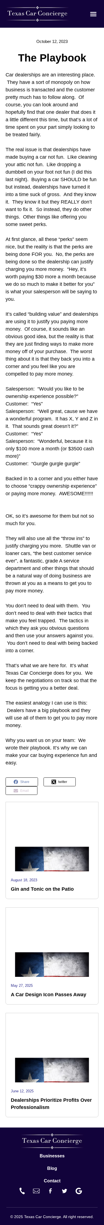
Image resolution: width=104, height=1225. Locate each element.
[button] (93, 14)
